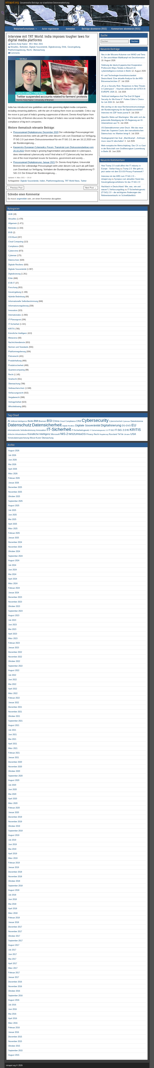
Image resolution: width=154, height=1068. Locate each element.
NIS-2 (64, 434)
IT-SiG (111, 430)
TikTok (120, 434)
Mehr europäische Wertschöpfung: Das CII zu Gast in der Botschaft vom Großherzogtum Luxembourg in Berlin (123, 148)
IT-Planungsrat (14, 319)
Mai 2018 (12, 904)
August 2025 (13, 505)
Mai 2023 (12, 629)
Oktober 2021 (14, 716)
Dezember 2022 (15, 652)
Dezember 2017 (15, 927)
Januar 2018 (13, 922)
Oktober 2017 (14, 936)
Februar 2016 (14, 1027)
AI (9, 420)
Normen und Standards (18, 347)
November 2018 (15, 876)
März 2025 (12, 528)
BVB (10, 232)
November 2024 (15, 547)
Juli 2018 (12, 895)
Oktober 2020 (14, 771)
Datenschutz (13, 260)
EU (133, 425)
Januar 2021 (13, 757)
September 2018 (15, 886)
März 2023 (12, 638)
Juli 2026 (12, 455)
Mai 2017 (12, 959)
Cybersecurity (95, 420)
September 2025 (15, 501)
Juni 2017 (12, 954)
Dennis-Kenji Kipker (19, 44)
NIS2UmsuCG (77, 434)
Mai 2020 (12, 794)
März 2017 (12, 968)
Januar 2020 (13, 812)
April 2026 (12, 469)
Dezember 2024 (15, 542)
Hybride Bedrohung (16, 296)
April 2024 (12, 579)
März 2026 (12, 473)
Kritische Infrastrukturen (17, 434)
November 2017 (15, 931)
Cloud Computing (15, 242)
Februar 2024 (14, 588)
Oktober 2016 (14, 991)
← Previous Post (15, 188)
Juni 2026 (12, 460)
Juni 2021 (12, 734)
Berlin (30, 421)
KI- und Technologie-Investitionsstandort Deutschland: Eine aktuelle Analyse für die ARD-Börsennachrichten (122, 78)
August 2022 (13, 670)
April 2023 (12, 634)
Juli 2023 (12, 620)
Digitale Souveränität (38, 47)
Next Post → (90, 188)
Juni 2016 (12, 1009)
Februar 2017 (14, 972)
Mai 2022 (12, 684)
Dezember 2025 (15, 487)
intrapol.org (12, 2)
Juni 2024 (12, 570)
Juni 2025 (12, 515)
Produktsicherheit (15, 365)
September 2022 (15, 666)
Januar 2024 (13, 592)
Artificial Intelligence (19, 421)
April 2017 (12, 963)
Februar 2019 (14, 863)
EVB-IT (11, 283)
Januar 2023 (13, 647)
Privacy (89, 434)
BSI (49, 421)
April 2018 (12, 908)
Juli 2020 (12, 785)
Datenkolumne (137, 421)
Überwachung (39, 50)
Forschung (12, 287)
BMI (36, 421)
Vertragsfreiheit (14, 402)
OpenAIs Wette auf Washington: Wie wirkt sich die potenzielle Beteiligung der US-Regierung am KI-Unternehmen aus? (123, 120)
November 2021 (15, 712)
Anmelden (70, 28)
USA (133, 434)
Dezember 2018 (15, 872)
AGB (10, 214)
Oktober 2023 (14, 606)
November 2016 (15, 986)
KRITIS (11, 329)
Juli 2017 (12, 950)
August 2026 (13, 450)
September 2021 (15, 721)
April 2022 (12, 689)
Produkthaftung (15, 361)
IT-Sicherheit (13, 324)
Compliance (13, 246)
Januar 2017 (13, 977)
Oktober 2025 (14, 496)
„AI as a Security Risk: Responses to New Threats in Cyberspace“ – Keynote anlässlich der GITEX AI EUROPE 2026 (123, 89)
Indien (42, 181)
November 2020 (15, 766)
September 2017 (15, 940)
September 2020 (15, 776)
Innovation (12, 310)
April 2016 (12, 1018)
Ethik (64, 47)
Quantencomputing (16, 370)
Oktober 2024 (14, 551)
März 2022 (12, 693)
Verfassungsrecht (15, 393)
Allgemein (12, 223)
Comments (15, 53)
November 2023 (15, 602)
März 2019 (12, 858)
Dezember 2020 (15, 762)
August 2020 (13, 780)
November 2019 (15, 821)
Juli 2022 (12, 675)
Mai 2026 (12, 464)
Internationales (14, 315)
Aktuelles (14, 47)
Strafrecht (12, 379)
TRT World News (72, 181)
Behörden (24, 47)
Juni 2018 (12, 899)
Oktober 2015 (14, 1046)
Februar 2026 (14, 478)
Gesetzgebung (74, 47)
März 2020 (12, 803)
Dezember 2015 (15, 1037)
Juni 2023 (12, 624)
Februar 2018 (14, 918)
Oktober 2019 (14, 826)
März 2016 (12, 1023)
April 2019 (12, 853)
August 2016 (13, 1000)
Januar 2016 (13, 1032)
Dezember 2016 (15, 982)
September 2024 (15, 556)
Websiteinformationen (24, 28)
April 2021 (12, 744)
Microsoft (55, 434)
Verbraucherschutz (16, 388)
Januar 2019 (13, 867)
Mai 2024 (12, 574)
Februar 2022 (14, 698)
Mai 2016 (12, 1014)
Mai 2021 (12, 739)
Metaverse (12, 338)
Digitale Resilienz (15, 264)
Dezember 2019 (15, 817)
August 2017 (13, 945)
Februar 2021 (14, 753)
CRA (78, 421)
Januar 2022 (13, 702)
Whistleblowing (14, 406)
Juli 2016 (12, 1005)
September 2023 (15, 611)
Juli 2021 (12, 730)
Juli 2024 (12, 565)
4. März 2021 (37, 44)
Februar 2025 (14, 533)
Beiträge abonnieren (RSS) (94, 28)
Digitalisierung (54, 47)
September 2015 (15, 1050)
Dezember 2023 (15, 597)
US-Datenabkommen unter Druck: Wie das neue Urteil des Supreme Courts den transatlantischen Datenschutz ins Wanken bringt (122, 131)
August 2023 (13, 615)
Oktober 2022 (14, 661)
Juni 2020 (12, 789)
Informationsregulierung (18, 306)
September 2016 (15, 995)
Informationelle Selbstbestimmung (23, 301)
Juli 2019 (12, 840)
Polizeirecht (13, 356)
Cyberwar (12, 255)
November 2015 (15, 1041)
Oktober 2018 (14, 881)
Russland (113, 434)
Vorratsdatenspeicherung (18, 438)
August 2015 (13, 1055)
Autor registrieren (50, 28)
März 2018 (12, 913)
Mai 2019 (12, 849)
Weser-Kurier (35, 438)
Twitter (83, 181)
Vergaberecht (14, 397)
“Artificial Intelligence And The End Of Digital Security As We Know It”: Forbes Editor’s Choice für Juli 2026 (122, 99)
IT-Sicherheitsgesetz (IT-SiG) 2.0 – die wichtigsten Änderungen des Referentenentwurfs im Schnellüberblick (123, 192)
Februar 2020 (14, 808)
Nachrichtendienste (16, 342)
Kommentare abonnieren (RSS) (125, 28)
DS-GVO (126, 425)
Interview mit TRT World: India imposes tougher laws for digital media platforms (48, 38)
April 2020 (12, 798)
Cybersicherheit (115, 421)
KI (128, 429)
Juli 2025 (12, 510)
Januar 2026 (13, 483)
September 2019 (15, 831)
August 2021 (13, 725)
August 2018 (13, 890)
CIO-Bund (12, 237)
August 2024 (13, 560)
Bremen (42, 421)
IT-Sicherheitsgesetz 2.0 (99, 430)
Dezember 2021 (15, 707)
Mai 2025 (12, 519)
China (56, 421)
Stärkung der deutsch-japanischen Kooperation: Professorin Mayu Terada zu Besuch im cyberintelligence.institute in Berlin (121, 68)
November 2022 (15, 657)
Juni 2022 (12, 679)
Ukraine (127, 434)
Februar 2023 (14, 643)
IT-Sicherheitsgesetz (80, 430)
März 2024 (12, 583)
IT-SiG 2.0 (120, 430)
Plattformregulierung (16, 50)
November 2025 (15, 492)
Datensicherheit (47, 424)
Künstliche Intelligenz (17, 333)
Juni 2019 (12, 844)
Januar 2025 (13, 538)
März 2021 (12, 748)
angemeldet (22, 199)
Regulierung (104, 434)
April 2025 (12, 524)
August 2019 (13, 835)
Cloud (62, 421)
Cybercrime (13, 251)
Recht (29, 50)
